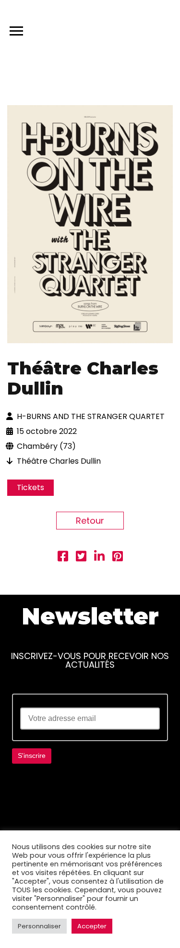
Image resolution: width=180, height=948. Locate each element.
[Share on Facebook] (63, 558)
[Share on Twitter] (81, 558)
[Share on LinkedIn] (99, 558)
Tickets (30, 487)
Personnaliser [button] (39, 926)
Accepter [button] (92, 926)
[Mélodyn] (126, 28)
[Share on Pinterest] (117, 558)
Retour (90, 521)
